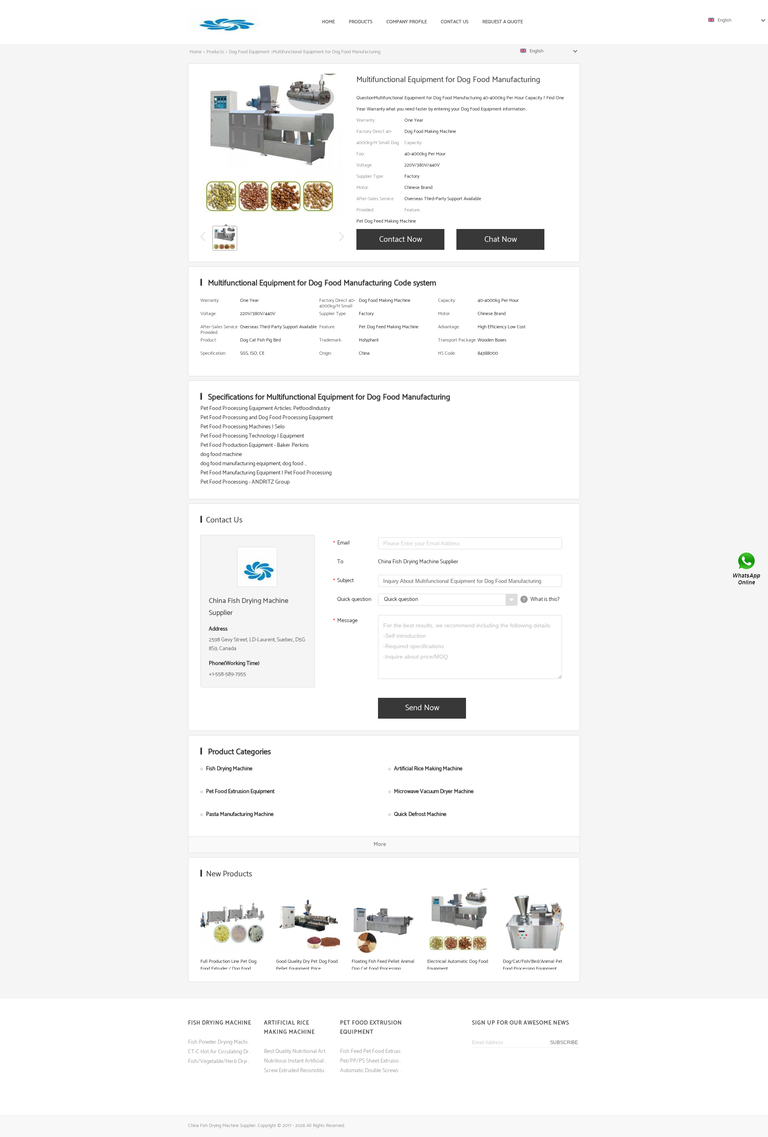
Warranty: (365, 120)
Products (360, 22)
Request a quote (502, 22)
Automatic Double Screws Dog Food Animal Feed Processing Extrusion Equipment (372, 1070)
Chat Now (500, 239)
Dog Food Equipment (249, 52)
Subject (343, 581)
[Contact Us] (747, 569)
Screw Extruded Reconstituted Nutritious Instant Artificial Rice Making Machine (296, 1070)
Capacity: (413, 143)
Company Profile (406, 22)
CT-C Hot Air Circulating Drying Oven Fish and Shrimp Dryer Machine (220, 1052)
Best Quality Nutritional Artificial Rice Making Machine (296, 1051)
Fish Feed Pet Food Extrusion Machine (372, 1051)
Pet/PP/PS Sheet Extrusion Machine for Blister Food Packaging (372, 1061)
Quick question (354, 599)
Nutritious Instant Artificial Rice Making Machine (296, 1061)
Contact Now (400, 239)
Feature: (412, 210)
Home (328, 22)
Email (341, 543)
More (380, 844)
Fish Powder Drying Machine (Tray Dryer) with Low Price (220, 1042)
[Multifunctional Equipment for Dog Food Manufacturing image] (272, 216)
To (340, 561)
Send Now (422, 708)
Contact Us (454, 22)
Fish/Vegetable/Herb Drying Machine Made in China (220, 1061)
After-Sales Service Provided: (375, 204)
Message (345, 621)
